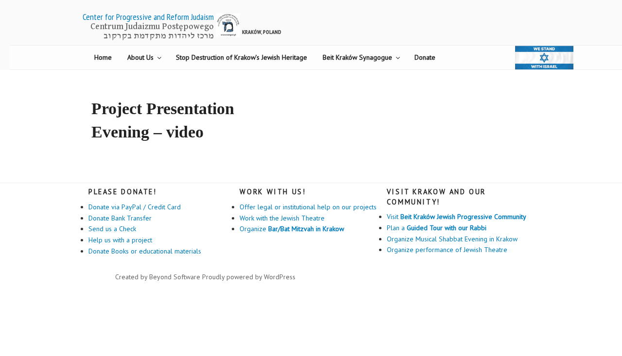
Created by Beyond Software (157, 276)
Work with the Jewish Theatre (282, 218)
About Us (140, 57)
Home (103, 57)
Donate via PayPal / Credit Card (134, 207)
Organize (292, 228)
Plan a (436, 227)
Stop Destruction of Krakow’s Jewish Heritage (241, 57)
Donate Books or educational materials (144, 251)
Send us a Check (112, 228)
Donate (425, 57)
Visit (456, 216)
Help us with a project (120, 240)
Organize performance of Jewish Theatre (447, 249)
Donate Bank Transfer (120, 218)
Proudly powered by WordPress (248, 276)
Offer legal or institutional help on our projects (308, 207)
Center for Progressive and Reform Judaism (148, 17)
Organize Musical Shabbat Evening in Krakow (452, 239)
